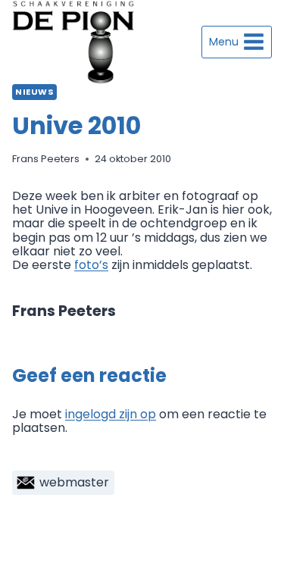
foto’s (91, 265)
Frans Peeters (46, 158)
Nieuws (34, 92)
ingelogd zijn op (110, 414)
